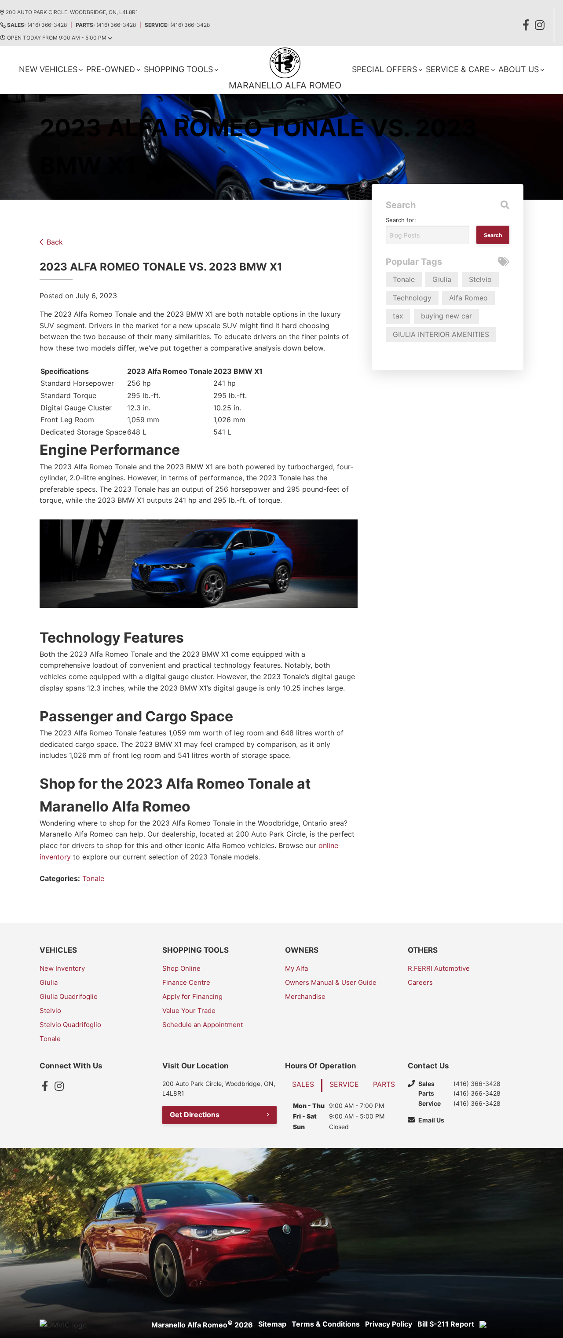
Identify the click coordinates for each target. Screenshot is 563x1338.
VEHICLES (58, 950)
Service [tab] (344, 1084)
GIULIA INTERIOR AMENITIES (441, 334)
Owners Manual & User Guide (331, 982)
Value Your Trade (189, 1010)
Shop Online (181, 968)
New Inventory (62, 968)
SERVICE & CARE (458, 69)
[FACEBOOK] (525, 25)
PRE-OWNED (110, 69)
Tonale (93, 878)
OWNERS (301, 950)
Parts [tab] (384, 1084)
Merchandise (305, 996)
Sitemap (272, 1324)
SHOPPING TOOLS (178, 69)
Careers (420, 982)
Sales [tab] (303, 1084)
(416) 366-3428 (37, 25)
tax (398, 315)
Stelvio (480, 279)
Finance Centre (186, 982)
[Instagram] (59, 1086)
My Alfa (296, 968)
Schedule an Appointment (202, 1024)
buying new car (446, 315)
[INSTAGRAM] (539, 25)
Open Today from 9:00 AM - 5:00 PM (56, 37)
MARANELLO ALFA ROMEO (285, 85)
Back (55, 242)
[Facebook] (45, 1086)
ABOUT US (518, 69)
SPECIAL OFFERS (384, 69)
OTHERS (423, 950)
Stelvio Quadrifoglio (70, 1024)
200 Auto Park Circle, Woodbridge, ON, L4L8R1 (72, 12)
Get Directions (194, 1114)
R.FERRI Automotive (439, 968)
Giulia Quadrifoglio (69, 996)
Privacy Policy (388, 1324)
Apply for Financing (192, 996)
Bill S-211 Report (445, 1324)
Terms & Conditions (326, 1324)
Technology (412, 297)
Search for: (401, 219)
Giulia (441, 279)
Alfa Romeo (468, 297)
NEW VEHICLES (48, 69)
